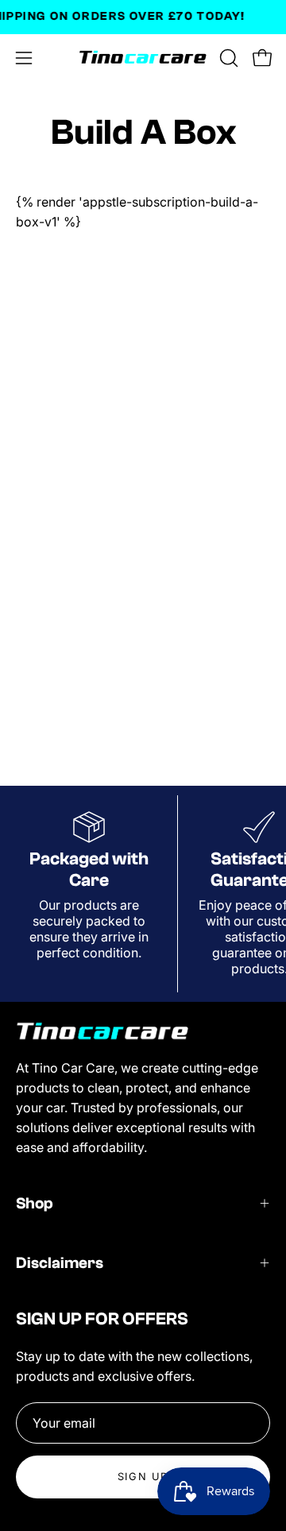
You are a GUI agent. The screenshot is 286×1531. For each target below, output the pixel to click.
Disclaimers (59, 1263)
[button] (227, 58)
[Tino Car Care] (143, 58)
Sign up (143, 1477)
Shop (34, 1203)
